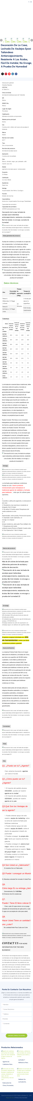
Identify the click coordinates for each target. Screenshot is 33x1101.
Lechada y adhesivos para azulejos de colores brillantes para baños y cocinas (23, 1061)
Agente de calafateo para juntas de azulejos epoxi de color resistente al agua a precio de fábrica (9, 1063)
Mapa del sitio (10, 1097)
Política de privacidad (21, 1097)
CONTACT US (10, 943)
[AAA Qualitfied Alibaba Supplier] (16, 935)
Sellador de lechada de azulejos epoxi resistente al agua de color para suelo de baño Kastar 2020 (24, 1080)
